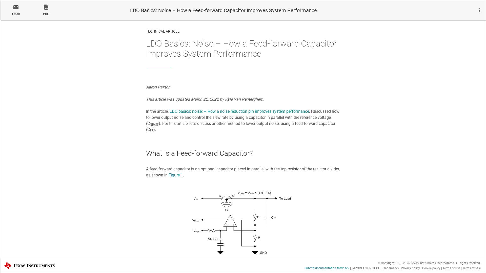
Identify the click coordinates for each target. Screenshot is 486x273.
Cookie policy (431, 268)
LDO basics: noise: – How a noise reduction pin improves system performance (239, 111)
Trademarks (390, 268)
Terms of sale (471, 268)
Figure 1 (176, 175)
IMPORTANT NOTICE (366, 268)
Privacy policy (410, 268)
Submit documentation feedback (327, 268)
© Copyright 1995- (394, 263)
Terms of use (451, 268)
